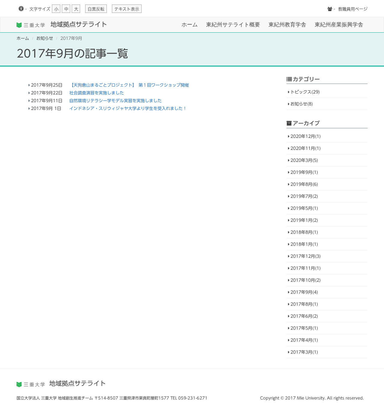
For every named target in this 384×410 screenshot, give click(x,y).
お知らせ (44, 38)
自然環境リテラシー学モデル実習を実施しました (115, 101)
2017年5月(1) (304, 328)
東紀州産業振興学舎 (339, 25)
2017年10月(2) (305, 280)
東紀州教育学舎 (287, 25)
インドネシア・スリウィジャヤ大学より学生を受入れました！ (128, 108)
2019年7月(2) (304, 196)
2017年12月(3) (305, 256)
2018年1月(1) (304, 244)
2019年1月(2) (304, 220)
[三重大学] (31, 24)
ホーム (190, 25)
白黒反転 (96, 9)
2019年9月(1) (304, 172)
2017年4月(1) (304, 340)
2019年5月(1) (304, 208)
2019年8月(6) (304, 184)
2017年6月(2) (304, 316)
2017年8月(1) (304, 304)
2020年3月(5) (304, 160)
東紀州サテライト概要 (233, 25)
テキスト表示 (126, 9)
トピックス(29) (305, 92)
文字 (39, 9)
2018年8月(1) (304, 232)
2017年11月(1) (305, 268)
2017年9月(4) (304, 292)
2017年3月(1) (304, 352)
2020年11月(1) (305, 148)
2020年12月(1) (305, 136)
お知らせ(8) (301, 104)
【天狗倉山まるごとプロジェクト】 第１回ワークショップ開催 (129, 85)
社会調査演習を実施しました (96, 93)
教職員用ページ (353, 9)
